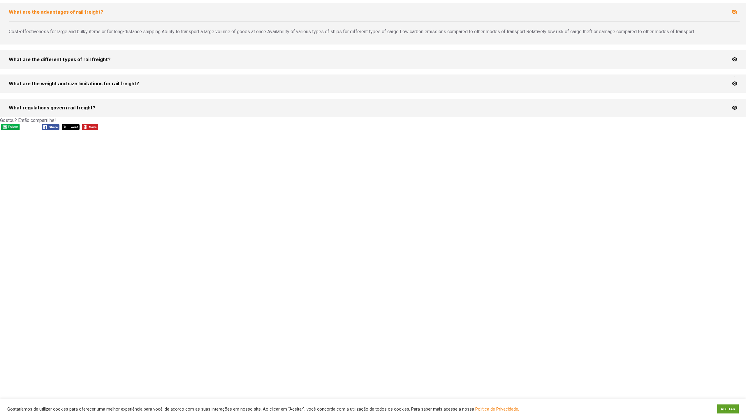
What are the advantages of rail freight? (56, 12)
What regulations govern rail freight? (52, 108)
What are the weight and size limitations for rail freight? (74, 83)
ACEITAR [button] (728, 409)
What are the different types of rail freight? (59, 59)
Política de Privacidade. (497, 409)
